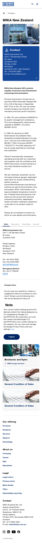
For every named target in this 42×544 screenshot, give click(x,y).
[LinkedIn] (8, 532)
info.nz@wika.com (10, 264)
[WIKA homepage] (8, 4)
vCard (5, 274)
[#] (21, 375)
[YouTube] (14, 532)
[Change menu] (37, 4)
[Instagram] (4, 532)
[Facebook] (18, 532)
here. (13, 329)
